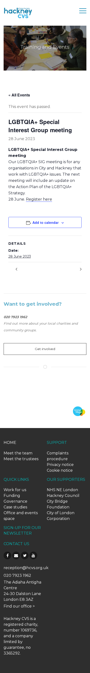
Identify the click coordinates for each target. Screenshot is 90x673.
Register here (39, 199)
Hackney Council (63, 495)
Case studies (15, 507)
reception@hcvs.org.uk (26, 568)
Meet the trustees (21, 459)
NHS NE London (62, 490)
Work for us (15, 490)
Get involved (45, 349)
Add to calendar (45, 222)
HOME (10, 442)
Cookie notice (60, 470)
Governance (15, 501)
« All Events (19, 95)
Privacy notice (60, 464)
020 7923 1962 (17, 575)
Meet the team (18, 453)
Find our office (18, 606)
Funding (12, 495)
